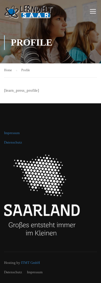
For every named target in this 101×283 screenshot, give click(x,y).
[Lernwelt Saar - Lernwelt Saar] (32, 12)
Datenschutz (13, 142)
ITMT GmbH (30, 263)
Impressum (12, 133)
